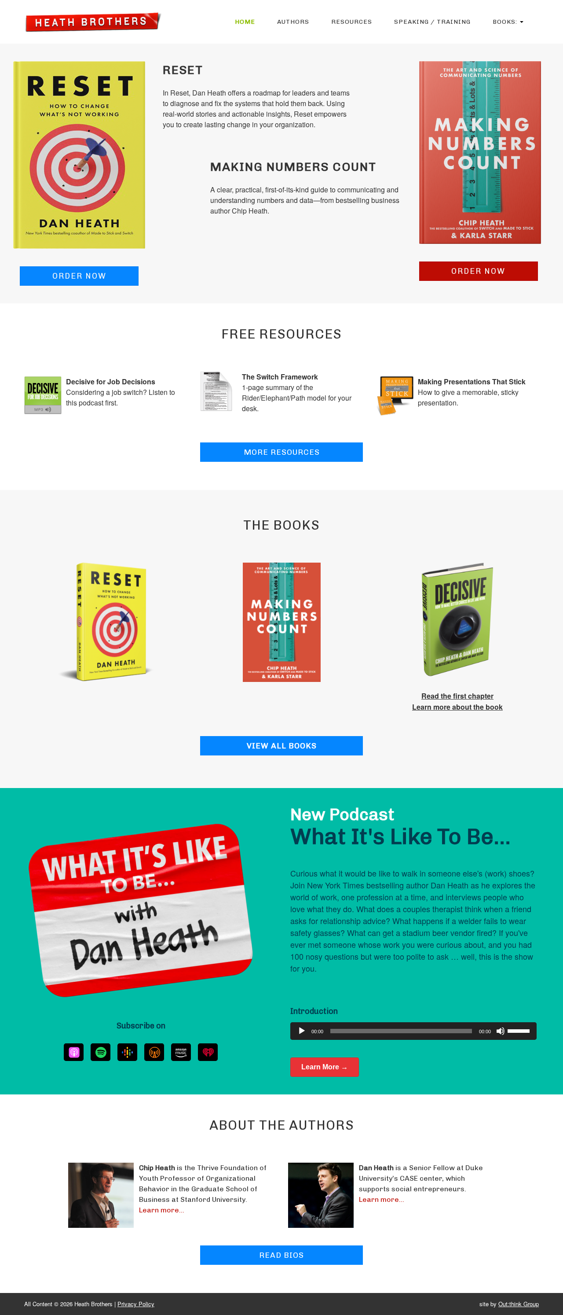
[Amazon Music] (181, 1052)
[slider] (520, 1030)
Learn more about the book (457, 707)
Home (245, 22)
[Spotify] (100, 1052)
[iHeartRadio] (208, 1052)
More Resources (282, 452)
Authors (293, 22)
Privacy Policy (135, 1304)
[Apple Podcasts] (74, 1052)
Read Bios (281, 1255)
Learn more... (161, 1210)
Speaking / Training (432, 22)
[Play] (301, 1031)
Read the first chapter (457, 696)
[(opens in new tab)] (79, 154)
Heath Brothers (93, 22)
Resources (351, 22)
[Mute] (500, 1031)
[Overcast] (154, 1052)
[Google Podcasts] (127, 1052)
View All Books (282, 745)
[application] (413, 1031)
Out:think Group (518, 1304)
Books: (506, 22)
